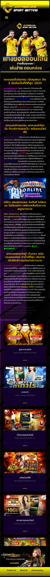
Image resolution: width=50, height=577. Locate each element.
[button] (6, 17)
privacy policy (37, 570)
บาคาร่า (25, 392)
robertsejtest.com (11, 310)
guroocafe (25, 349)
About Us (24, 570)
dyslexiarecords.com (27, 310)
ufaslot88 (25, 477)
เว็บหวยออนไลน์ (25, 435)
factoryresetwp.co (26, 307)
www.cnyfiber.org (37, 573)
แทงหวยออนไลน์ (25, 520)
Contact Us (11, 570)
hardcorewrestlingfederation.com (18, 313)
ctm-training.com (11, 307)
